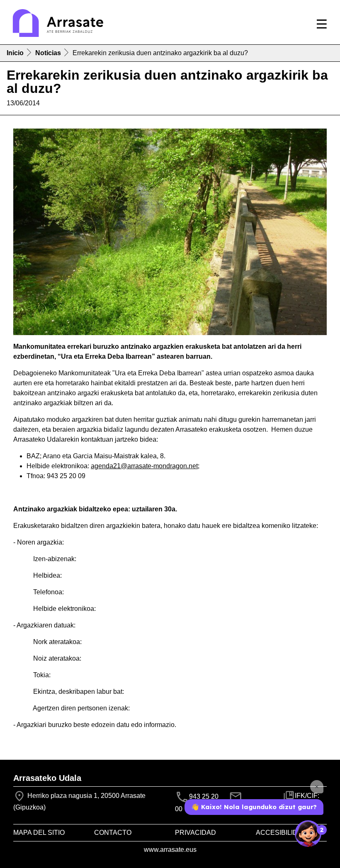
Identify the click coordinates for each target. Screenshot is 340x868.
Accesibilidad (281, 832)
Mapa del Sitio (39, 832)
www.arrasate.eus (170, 849)
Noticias (48, 52)
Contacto (112, 832)
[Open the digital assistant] (308, 833)
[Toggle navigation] (321, 24)
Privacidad (195, 832)
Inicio (15, 52)
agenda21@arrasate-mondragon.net (144, 465)
